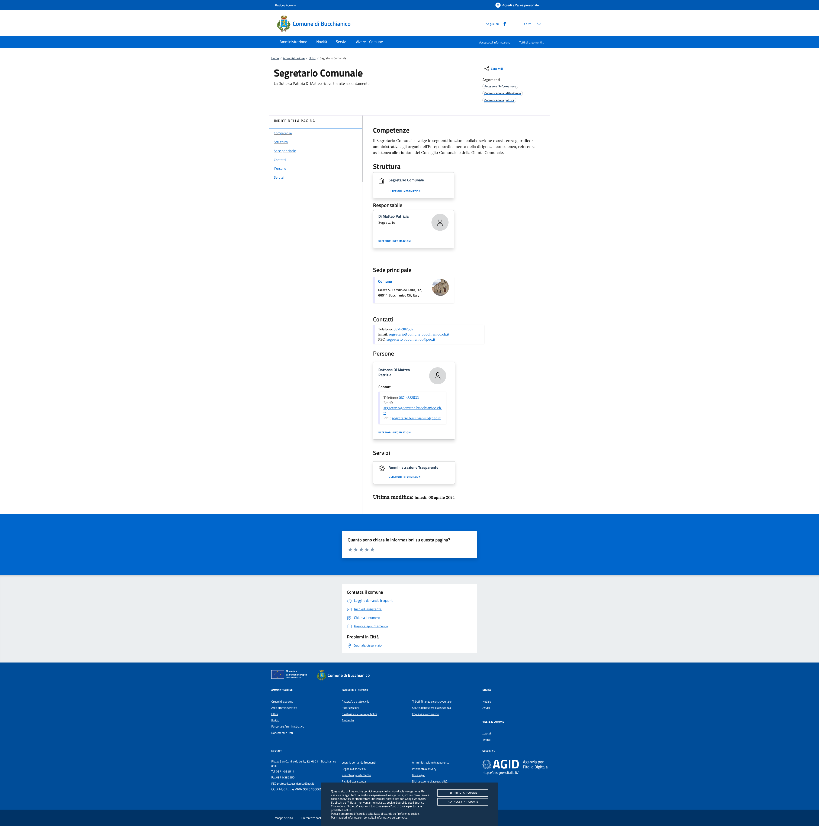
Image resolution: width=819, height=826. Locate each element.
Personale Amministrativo (287, 726)
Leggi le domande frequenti (359, 762)
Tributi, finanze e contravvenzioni (432, 701)
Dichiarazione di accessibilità (429, 781)
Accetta (466, 802)
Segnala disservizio (354, 769)
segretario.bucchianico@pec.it (410, 339)
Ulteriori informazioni (405, 191)
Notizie (486, 701)
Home (275, 58)
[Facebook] (503, 23)
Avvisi (486, 707)
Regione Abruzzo (285, 5)
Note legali (418, 775)
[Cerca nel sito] (539, 23)
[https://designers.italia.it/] (515, 764)
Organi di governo (282, 701)
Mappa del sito (284, 818)
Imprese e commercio (425, 714)
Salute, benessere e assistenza (431, 707)
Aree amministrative (284, 707)
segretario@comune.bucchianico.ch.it (419, 334)
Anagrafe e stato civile (355, 701)
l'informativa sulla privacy (391, 817)
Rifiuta (466, 793)
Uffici (312, 58)
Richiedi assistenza (354, 781)
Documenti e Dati (282, 733)
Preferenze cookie (407, 813)
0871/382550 (285, 777)
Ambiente (348, 720)
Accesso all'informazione (494, 42)
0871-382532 (404, 329)
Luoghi (486, 733)
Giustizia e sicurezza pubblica (359, 714)
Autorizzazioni (350, 707)
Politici (275, 720)
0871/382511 (285, 771)
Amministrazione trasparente (430, 762)
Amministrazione (294, 58)
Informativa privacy (424, 769)
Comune (385, 281)
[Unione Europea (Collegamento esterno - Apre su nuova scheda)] (290, 675)
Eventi (486, 739)
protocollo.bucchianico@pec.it (295, 783)
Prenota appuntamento (356, 775)
